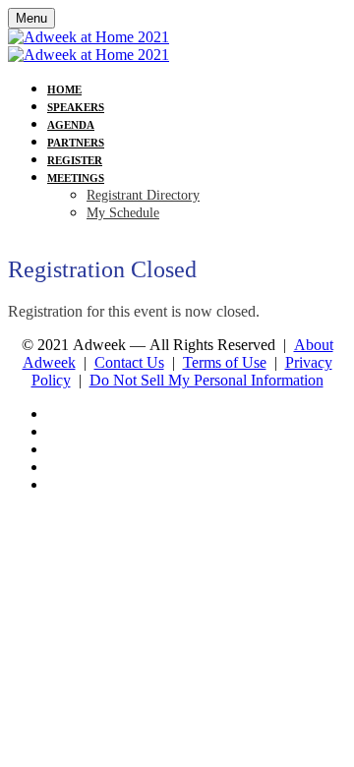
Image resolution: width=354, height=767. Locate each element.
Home (64, 89)
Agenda (70, 125)
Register (74, 160)
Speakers (75, 107)
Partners (75, 142)
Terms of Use (224, 362)
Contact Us (129, 362)
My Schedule (123, 213)
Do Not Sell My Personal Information (206, 380)
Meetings (75, 178)
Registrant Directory (143, 195)
